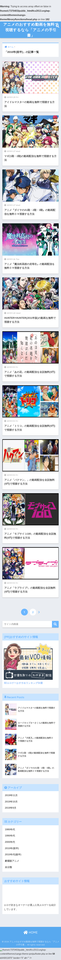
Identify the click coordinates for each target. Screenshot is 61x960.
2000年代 (10, 842)
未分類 (8, 867)
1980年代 (10, 829)
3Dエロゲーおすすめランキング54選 (23, 683)
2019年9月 (10, 808)
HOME (33, 932)
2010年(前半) (12, 848)
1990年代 (10, 835)
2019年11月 (11, 795)
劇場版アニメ (12, 861)
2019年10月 (11, 801)
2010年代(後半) (13, 854)
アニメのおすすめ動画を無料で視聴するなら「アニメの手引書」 (30, 29)
